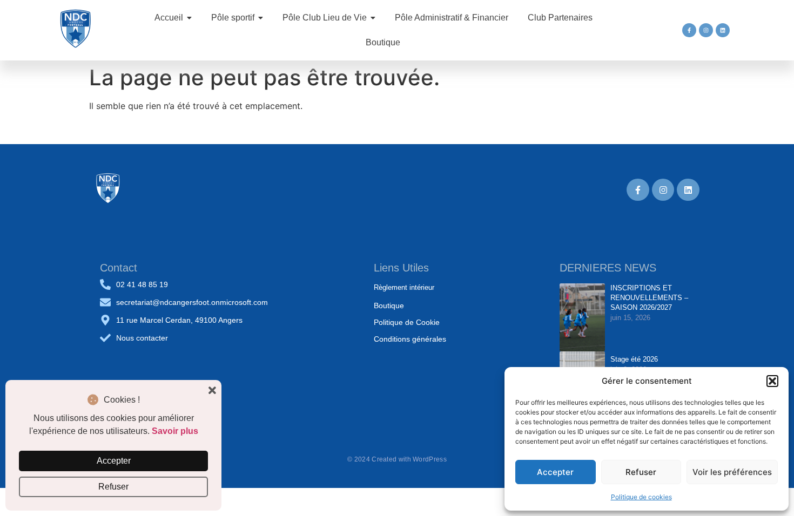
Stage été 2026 (634, 359)
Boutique (389, 305)
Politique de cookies (641, 497)
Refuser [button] (113, 486)
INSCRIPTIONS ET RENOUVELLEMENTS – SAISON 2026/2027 (649, 297)
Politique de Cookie (407, 322)
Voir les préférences (732, 472)
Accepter (555, 472)
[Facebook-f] (689, 30)
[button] (772, 381)
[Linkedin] (723, 30)
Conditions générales (410, 339)
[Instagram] (706, 30)
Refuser (640, 472)
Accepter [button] (114, 460)
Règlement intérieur (404, 287)
